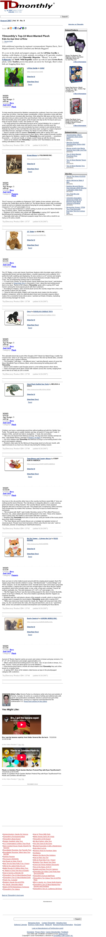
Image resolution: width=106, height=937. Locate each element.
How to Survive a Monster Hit (13, 873)
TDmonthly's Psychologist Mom (14, 837)
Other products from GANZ (35, 71)
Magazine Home (34, 923)
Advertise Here (61, 923)
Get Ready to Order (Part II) (12, 861)
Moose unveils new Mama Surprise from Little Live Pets (76, 149)
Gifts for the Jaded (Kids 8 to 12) (14, 866)
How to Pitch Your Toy (40, 858)
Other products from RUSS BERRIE (37, 544)
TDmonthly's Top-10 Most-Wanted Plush (17, 875)
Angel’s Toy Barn (35, 438)
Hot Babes (37, 853)
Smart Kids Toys (19, 283)
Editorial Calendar (20, 925)
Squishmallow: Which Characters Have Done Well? (74, 136)
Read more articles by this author (35, 701)
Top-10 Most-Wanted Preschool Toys (73, 155)
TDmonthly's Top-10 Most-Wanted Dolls (17, 878)
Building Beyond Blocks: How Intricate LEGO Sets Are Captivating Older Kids (76, 188)
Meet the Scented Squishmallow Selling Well (75, 143)
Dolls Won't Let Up (39, 848)
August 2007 (6, 21)
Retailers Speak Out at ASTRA (13, 882)
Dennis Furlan (8, 41)
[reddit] (25, 29)
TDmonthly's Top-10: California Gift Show (47, 889)
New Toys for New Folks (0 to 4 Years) (16, 863)
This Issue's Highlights (11, 859)
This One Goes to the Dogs (42, 844)
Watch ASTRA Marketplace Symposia (16, 887)
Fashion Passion (9, 856)
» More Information (79, 62)
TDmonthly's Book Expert (12, 839)
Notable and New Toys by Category (45, 869)
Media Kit (48, 925)
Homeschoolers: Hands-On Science (15, 834)
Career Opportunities (53, 932)
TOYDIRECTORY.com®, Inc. (63, 935)
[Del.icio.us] (21, 29)
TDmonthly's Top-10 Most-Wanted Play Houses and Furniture (46, 885)
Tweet (30, 84)
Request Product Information (63, 925)
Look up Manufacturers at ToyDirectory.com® (47, 928)
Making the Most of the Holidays (44, 855)
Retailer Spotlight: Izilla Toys (13, 841)
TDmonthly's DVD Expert (42, 839)
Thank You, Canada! (10, 880)
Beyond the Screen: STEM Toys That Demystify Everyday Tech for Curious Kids (75, 210)
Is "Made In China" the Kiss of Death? (16, 870)
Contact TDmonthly (48, 923)
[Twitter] (13, 29)
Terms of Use (63, 934)
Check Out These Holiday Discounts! (46, 865)
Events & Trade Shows (36, 925)
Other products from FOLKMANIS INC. (38, 159)
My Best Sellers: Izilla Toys (42, 841)
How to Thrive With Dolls (41, 834)
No (23, 745)
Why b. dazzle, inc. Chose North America (47, 882)
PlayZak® (77, 925)
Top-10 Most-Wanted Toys (75, 166)
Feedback (64, 932)
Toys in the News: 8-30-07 (42, 867)
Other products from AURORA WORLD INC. (40, 622)
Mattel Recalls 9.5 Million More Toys (15, 868)
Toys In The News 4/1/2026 (75, 176)
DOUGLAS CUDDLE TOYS (43, 311)
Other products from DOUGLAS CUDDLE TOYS (41, 315)
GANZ (42, 68)
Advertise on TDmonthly (76, 24)
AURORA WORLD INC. (48, 618)
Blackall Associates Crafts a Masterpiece (47, 846)
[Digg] (18, 29)
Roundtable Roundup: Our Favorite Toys (17, 850)
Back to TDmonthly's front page (13, 895)
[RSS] (11, 29)
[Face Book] (16, 29)
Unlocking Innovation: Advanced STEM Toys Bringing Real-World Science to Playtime (74, 200)
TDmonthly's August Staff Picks (44, 876)
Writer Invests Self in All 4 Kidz (43, 837)
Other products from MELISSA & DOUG (39, 389)
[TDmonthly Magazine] (27, 12)
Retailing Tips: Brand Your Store (44, 862)
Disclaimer (30, 932)
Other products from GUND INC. (36, 235)
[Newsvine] (23, 29)
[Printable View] (8, 29)
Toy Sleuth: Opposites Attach (13, 885)
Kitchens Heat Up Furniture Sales (45, 851)
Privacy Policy (40, 932)
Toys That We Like (72, 194)
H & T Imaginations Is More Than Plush (16, 844)
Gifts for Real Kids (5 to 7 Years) (44, 860)
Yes (19, 745)
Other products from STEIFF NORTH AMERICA (41, 464)
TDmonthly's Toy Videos (11, 889)
